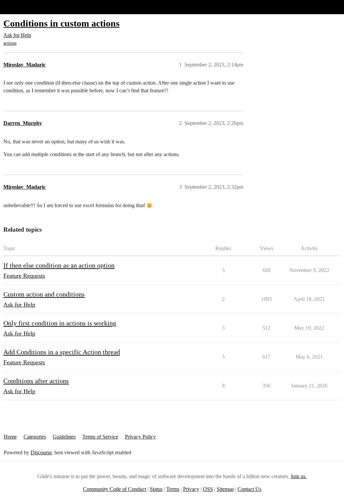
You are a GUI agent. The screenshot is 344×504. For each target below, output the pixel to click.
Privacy (191, 489)
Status (156, 489)
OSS (208, 489)
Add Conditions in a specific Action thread (61, 352)
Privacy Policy (140, 437)
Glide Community (22, 7)
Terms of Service (100, 437)
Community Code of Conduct (114, 489)
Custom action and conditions (44, 294)
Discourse (41, 452)
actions (9, 43)
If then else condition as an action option (59, 265)
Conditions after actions (36, 380)
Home (10, 437)
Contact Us (249, 489)
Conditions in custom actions (61, 23)
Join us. (299, 476)
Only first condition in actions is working (59, 323)
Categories (35, 437)
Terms (172, 489)
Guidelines (64, 437)
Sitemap (225, 489)
